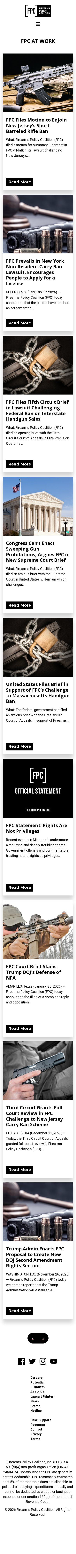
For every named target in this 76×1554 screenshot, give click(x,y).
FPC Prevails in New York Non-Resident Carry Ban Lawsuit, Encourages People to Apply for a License (35, 272)
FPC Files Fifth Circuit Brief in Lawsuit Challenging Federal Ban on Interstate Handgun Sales (37, 410)
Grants (35, 1406)
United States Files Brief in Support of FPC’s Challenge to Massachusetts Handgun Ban (38, 692)
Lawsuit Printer (42, 1396)
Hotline (36, 1410)
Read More (19, 182)
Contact (36, 1429)
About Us (37, 1392)
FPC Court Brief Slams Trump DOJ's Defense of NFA (33, 972)
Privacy (36, 1434)
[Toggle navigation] (38, 24)
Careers (36, 1378)
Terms (35, 1439)
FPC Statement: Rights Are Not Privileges (36, 828)
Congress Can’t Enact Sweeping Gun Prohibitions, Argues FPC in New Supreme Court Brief (38, 551)
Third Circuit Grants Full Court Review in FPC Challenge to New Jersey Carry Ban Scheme (34, 1116)
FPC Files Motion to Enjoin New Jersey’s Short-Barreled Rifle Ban (36, 125)
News (34, 1401)
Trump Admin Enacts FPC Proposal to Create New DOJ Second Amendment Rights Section (35, 1257)
